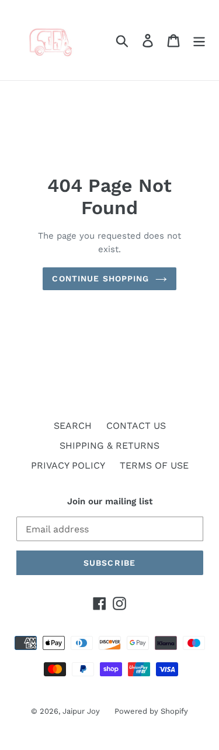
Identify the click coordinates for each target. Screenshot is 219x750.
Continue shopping (100, 278)
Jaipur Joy (81, 711)
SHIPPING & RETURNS (109, 445)
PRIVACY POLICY (68, 465)
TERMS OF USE (154, 465)
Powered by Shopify (151, 711)
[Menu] (199, 40)
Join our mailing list (109, 501)
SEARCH (73, 425)
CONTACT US (136, 425)
